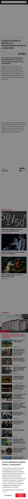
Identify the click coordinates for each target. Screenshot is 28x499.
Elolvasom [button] (4, 491)
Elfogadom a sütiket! (20, 495)
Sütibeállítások (8, 495)
